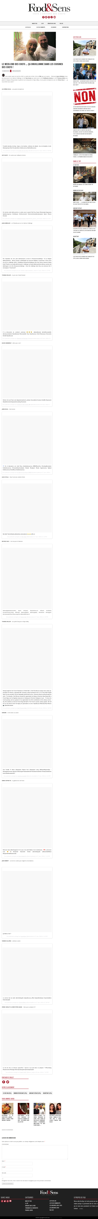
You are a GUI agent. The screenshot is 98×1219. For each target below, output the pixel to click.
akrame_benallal (22, 776)
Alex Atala (24, 536)
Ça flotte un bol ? (7, 933)
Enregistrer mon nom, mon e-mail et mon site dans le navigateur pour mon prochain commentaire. (26, 1180)
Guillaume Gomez (21, 218)
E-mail (4, 1167)
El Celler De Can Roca (22, 150)
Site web (4, 1173)
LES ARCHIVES (53, 27)
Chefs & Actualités (16, 71)
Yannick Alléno (22, 1002)
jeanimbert (23, 936)
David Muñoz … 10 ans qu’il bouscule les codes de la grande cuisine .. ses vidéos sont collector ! (23, 1119)
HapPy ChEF (23, 1072)
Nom (3, 1161)
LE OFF (42, 23)
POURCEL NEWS (29, 1210)
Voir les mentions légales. (56, 1217)
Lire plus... (81, 1208)
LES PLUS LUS (28, 27)
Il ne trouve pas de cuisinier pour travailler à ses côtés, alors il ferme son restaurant (83, 60)
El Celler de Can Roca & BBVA (24, 472)
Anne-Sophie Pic (23, 856)
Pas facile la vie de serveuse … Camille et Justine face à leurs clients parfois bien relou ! (55, 1119)
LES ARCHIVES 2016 (54, 1208)
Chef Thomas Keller (22, 708)
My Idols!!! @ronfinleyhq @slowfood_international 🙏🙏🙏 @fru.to (19, 534)
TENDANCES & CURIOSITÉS (31, 1208)
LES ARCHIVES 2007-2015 (56, 1205)
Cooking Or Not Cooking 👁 (23, 404)
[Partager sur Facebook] (4, 1083)
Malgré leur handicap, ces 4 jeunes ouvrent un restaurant (83, 185)
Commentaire (5, 1144)
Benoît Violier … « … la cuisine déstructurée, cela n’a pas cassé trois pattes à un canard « (84, 203)
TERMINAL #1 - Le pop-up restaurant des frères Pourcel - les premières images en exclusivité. (83, 156)
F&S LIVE (61, 23)
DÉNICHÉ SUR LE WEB (52, 23)
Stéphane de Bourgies (22, 338)
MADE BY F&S (34, 23)
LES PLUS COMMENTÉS (41, 27)
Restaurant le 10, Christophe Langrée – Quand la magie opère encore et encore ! (7, 1118)
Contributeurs (65, 27)
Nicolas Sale (23, 617)
